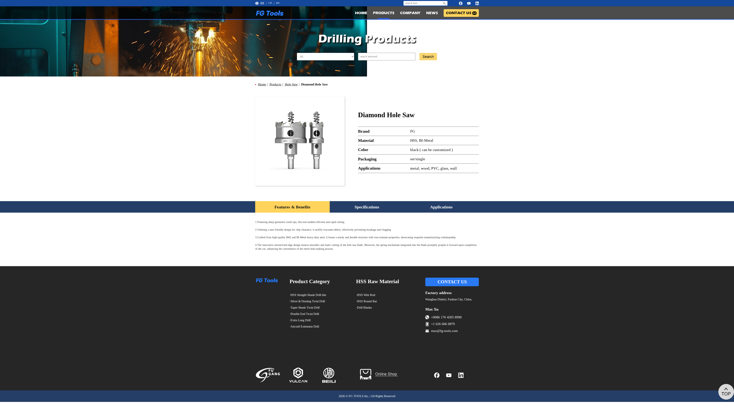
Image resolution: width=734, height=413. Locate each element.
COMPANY (410, 13)
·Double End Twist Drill (304, 313)
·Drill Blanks (364, 307)
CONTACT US (452, 281)
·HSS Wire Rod (365, 295)
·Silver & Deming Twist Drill (307, 301)
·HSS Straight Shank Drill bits (308, 295)
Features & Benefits (292, 207)
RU (278, 3)
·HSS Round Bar (366, 301)
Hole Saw (291, 84)
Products (275, 84)
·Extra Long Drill (300, 320)
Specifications (367, 207)
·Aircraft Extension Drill (304, 326)
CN (270, 3)
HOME (361, 13)
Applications (441, 207)
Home (262, 84)
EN (262, 3)
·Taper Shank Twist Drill (305, 307)
